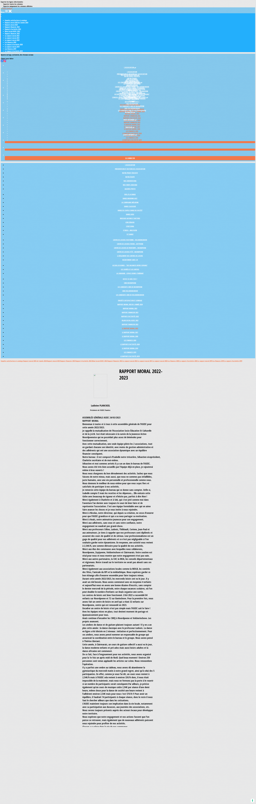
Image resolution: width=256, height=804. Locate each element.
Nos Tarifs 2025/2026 (130, 185)
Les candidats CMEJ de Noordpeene (132, 106)
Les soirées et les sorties (130, 269)
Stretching (130, 226)
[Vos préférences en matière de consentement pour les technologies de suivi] (252, 800)
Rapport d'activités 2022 (13, 29)
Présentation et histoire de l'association (130, 169)
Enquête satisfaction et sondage (16, 20)
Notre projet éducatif (132, 76)
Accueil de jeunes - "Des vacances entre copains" (132, 94)
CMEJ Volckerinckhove (130, 291)
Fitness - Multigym (130, 230)
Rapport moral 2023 (11, 25)
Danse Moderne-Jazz (130, 198)
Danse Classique (130, 206)
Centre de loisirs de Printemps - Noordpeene (132, 91)
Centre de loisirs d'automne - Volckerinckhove (132, 87)
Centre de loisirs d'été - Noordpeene (130, 252)
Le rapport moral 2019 (12, 47)
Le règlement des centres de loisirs (130, 256)
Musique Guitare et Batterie (130, 218)
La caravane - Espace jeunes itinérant (132, 99)
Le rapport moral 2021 (12, 38)
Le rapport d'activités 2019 (14, 51)
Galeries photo (130, 189)
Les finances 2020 (10, 42)
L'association (132, 72)
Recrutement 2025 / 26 (130, 260)
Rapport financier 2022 (12, 33)
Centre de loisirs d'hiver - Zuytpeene (130, 244)
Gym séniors (130, 222)
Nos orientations (130, 181)
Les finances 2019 (10, 49)
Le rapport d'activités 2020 (14, 44)
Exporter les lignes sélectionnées (12, 2)
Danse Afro (130, 214)
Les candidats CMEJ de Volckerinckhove (130, 295)
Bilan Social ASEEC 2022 (12, 31)
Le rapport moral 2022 (12, 36)
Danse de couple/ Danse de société (130, 210)
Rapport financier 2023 (12, 27)
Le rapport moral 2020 (12, 40)
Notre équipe (130, 177)
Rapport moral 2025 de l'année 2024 (16, 22)
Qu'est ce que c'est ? (132, 102)
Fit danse (130, 234)
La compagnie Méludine (132, 84)
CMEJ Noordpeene (130, 283)
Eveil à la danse (132, 79)
